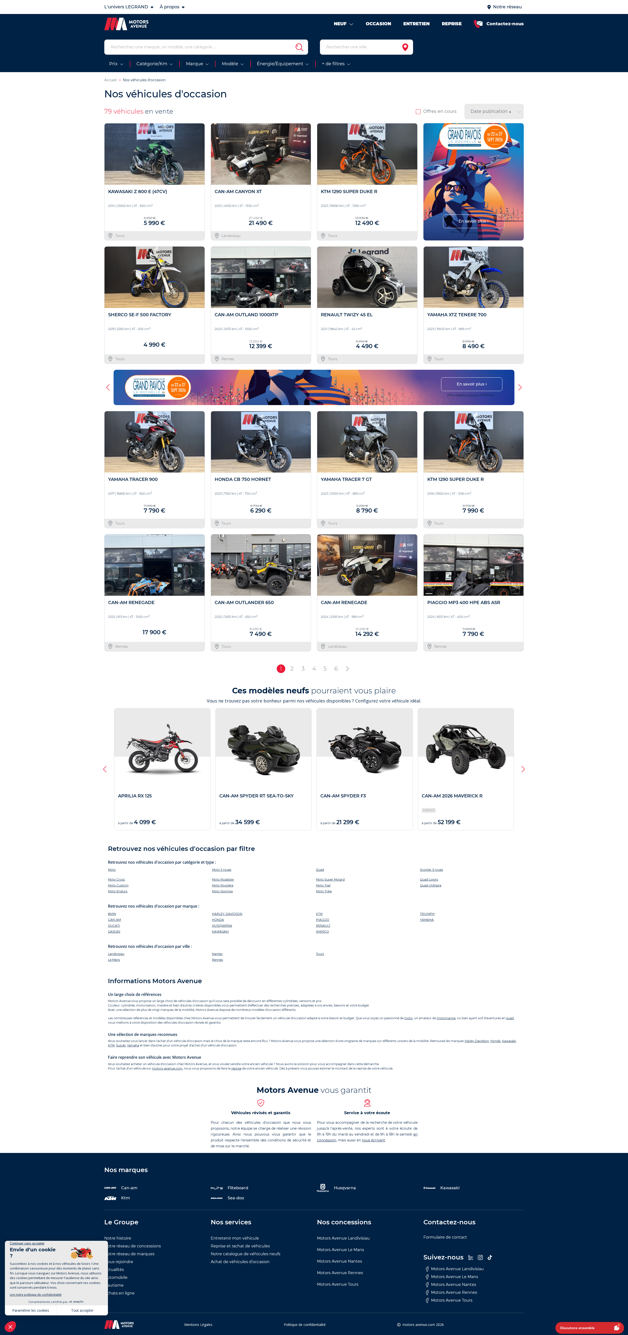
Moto (112, 870)
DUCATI (114, 925)
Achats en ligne (119, 1293)
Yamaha (133, 1045)
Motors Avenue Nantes (339, 1261)
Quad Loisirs (429, 879)
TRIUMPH (427, 914)
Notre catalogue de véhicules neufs (245, 1254)
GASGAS (114, 931)
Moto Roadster (223, 879)
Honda (495, 1041)
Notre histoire (117, 1238)
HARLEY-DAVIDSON (227, 914)
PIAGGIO (322, 920)
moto (408, 1018)
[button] (429, 181)
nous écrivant (373, 1140)
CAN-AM (114, 920)
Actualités (114, 1269)
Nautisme (114, 1285)
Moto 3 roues (221, 870)
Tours (320, 954)
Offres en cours (440, 111)
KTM (319, 914)
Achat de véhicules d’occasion (240, 1261)
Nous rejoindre (118, 1261)
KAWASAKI (220, 931)
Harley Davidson (477, 1041)
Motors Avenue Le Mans (340, 1249)
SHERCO (322, 931)
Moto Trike (324, 891)
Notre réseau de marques (129, 1254)
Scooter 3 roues (431, 870)
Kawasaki (509, 1041)
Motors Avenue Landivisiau (343, 1238)
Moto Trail (323, 885)
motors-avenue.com (167, 1068)
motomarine (446, 1018)
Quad (320, 870)
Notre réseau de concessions (132, 1246)
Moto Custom (118, 885)
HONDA (218, 920)
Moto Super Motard (330, 879)
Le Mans (114, 960)
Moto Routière (222, 885)
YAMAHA (427, 920)
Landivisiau (116, 954)
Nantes (217, 954)
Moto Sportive (222, 891)
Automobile (116, 1277)
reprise (236, 1068)
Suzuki (121, 1045)
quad (510, 1018)
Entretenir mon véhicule (235, 1238)
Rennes (217, 960)
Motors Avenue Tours (337, 1284)
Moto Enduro (118, 891)
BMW (112, 914)
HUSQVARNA (222, 925)
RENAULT (323, 925)
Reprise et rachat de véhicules (240, 1246)
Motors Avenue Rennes (340, 1272)
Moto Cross (116, 879)
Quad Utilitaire (430, 885)
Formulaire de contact (445, 1237)
